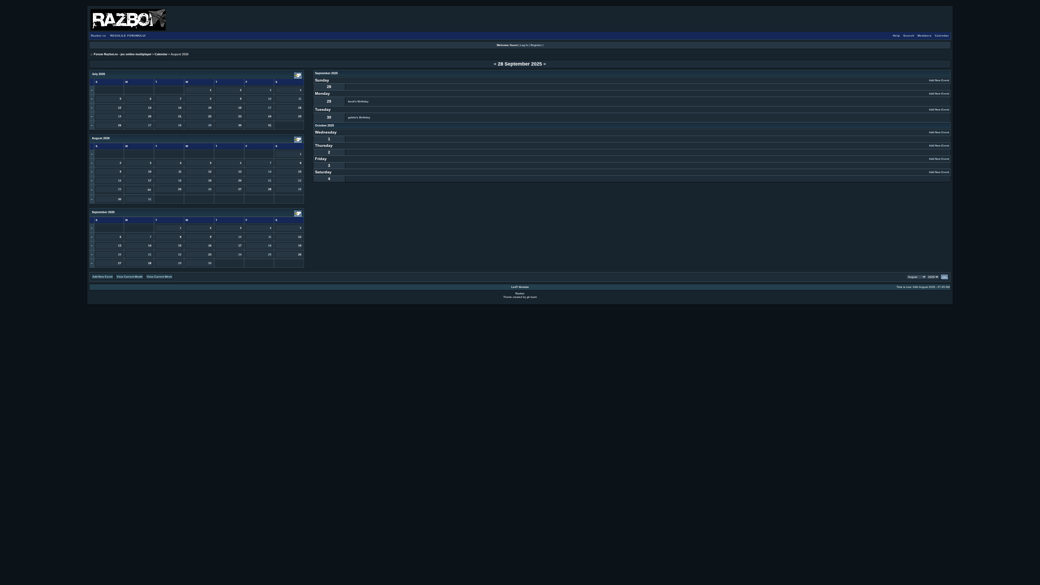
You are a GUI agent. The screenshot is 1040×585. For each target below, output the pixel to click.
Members (925, 35)
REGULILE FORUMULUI (128, 35)
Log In (524, 45)
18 (179, 180)
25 (269, 254)
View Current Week (159, 276)
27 (149, 125)
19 (119, 116)
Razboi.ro (98, 35)
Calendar (942, 35)
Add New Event (939, 80)
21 (269, 180)
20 (119, 254)
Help (896, 35)
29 (210, 125)
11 (299, 98)
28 (179, 125)
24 (240, 254)
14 (269, 171)
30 (210, 263)
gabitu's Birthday (359, 117)
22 (299, 180)
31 (149, 199)
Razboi (519, 293)
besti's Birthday (358, 101)
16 (119, 180)
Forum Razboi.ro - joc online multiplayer (122, 54)
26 (210, 189)
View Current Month (129, 276)
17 (269, 107)
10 (269, 98)
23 (119, 189)
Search (908, 35)
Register (536, 45)
